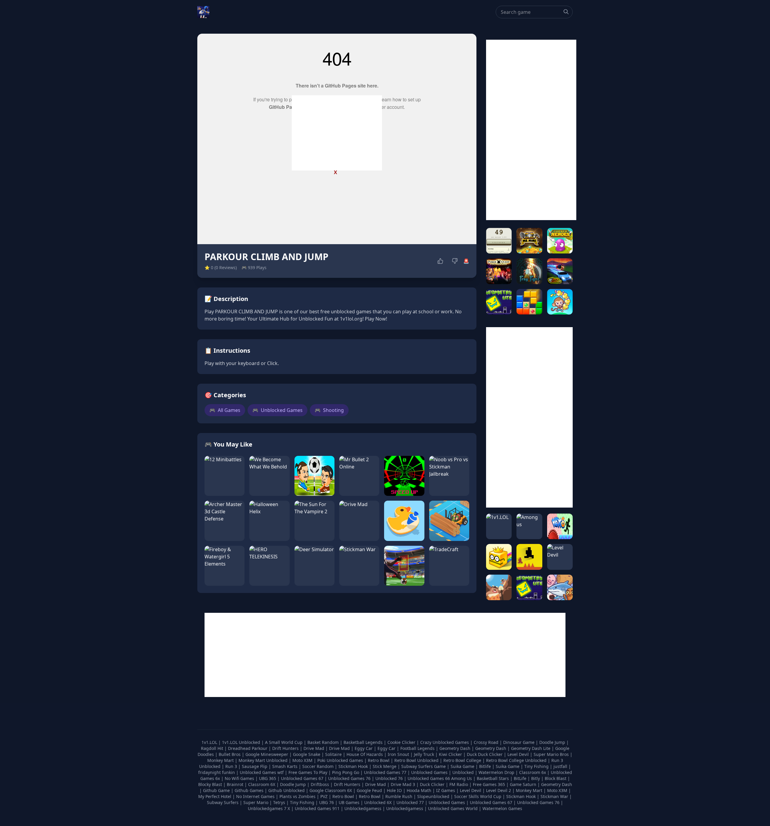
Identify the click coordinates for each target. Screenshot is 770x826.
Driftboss (320, 784)
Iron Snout (399, 754)
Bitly (535, 778)
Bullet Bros (230, 754)
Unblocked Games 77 (386, 772)
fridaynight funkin (217, 772)
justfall (560, 766)
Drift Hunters (286, 748)
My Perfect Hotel (214, 796)
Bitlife (485, 766)
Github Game (216, 790)
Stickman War (554, 796)
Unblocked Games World (453, 808)
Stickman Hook (353, 766)
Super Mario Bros (552, 754)
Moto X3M (303, 760)
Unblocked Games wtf (262, 772)
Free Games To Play (308, 772)
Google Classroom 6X (331, 790)
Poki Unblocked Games (340, 760)
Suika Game (463, 766)
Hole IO (394, 790)
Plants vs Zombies (297, 796)
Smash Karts (285, 766)
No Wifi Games (239, 778)
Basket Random (323, 742)
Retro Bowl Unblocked (417, 760)
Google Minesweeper (267, 754)
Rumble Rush (398, 796)
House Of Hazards (365, 754)
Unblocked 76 (389, 778)
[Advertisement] (337, 132)
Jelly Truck (424, 754)
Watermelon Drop (497, 772)
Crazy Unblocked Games (445, 742)
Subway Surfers (223, 802)
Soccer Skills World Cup (477, 796)
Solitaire (334, 754)
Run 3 (231, 766)
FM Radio (458, 784)
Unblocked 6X (378, 802)
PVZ (324, 796)
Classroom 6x (532, 772)
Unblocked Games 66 (429, 778)
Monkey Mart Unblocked (264, 760)
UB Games (349, 802)
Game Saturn (523, 784)
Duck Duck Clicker (485, 754)
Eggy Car (364, 748)
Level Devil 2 (498, 790)
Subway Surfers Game (424, 766)
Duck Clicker (432, 784)
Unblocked (463, 772)
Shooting (329, 410)
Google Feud (369, 790)
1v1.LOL (210, 742)
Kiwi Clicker (451, 754)
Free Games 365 (489, 784)
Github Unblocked (286, 790)
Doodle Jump (552, 742)
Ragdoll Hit (212, 748)
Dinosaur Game (519, 742)
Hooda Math (419, 790)
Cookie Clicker (402, 742)
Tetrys (279, 802)
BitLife (520, 778)
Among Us (461, 778)
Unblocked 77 (410, 802)
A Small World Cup (284, 742)
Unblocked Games (277, 410)
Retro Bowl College (462, 760)
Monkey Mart (221, 760)
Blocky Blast (210, 784)
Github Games (249, 790)
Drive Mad (314, 748)
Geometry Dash (455, 748)
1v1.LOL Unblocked (241, 742)
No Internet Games (255, 796)
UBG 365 (267, 778)
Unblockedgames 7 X (269, 808)
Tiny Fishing (537, 766)
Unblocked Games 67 (302, 778)
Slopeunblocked (433, 796)
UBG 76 (326, 802)
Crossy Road (487, 742)
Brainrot (235, 784)
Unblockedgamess (362, 808)
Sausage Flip (255, 766)
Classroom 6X (261, 784)
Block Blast (555, 778)
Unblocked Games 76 (349, 778)
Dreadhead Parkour (248, 748)
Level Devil (518, 754)
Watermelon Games (502, 808)
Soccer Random (318, 766)
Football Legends (418, 748)
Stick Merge (385, 766)
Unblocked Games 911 (317, 808)
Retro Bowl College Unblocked (517, 760)
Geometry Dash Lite (531, 748)
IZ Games (445, 790)
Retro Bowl (379, 760)
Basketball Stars (493, 778)
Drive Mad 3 (403, 784)
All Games (224, 410)
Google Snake (307, 754)
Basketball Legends (363, 742)
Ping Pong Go (346, 772)
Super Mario (255, 802)
